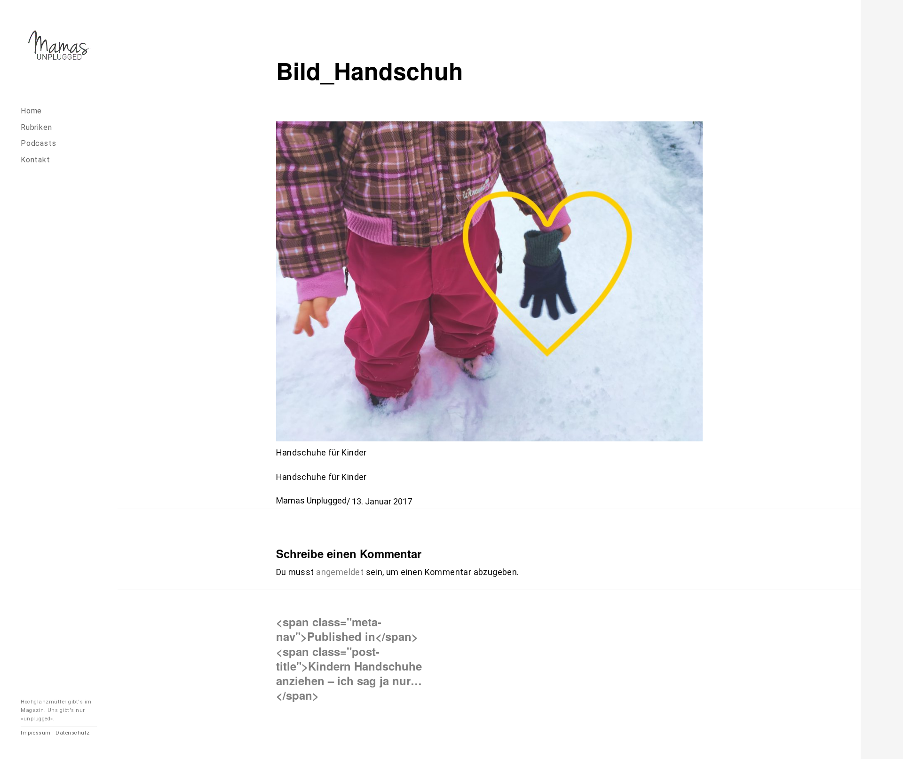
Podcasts (38, 143)
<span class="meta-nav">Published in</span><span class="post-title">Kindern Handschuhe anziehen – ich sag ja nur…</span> (349, 658)
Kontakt (35, 159)
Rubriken (36, 127)
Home (31, 110)
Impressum (36, 733)
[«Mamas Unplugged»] (59, 46)
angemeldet (340, 572)
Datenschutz (72, 733)
